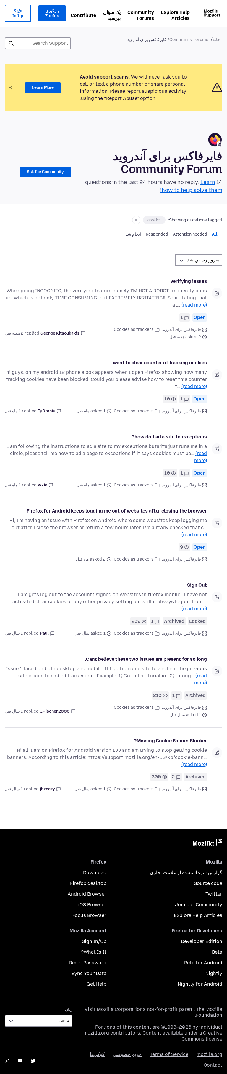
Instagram (7, 1061)
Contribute (83, 15)
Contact (213, 1065)
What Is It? (93, 952)
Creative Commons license (201, 1036)
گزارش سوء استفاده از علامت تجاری (186, 872)
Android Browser (87, 894)
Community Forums (140, 15)
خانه (216, 39)
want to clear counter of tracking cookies (160, 363)
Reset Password (87, 963)
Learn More (43, 87)
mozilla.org (209, 1054)
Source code (208, 883)
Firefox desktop (88, 883)
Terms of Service (169, 1054)
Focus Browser (89, 915)
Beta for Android (203, 963)
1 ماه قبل (13, 411)
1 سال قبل (14, 633)
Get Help (96, 984)
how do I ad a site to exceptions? (169, 437)
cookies (154, 220)
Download (94, 872)
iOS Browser (92, 904)
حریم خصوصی (127, 1054)
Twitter (213, 894)
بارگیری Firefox (52, 13)
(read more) (194, 305)
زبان (68, 1009)
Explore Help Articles (175, 15)
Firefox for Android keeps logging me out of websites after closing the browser (117, 511)
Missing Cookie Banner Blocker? (170, 740)
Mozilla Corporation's (121, 1009)
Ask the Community (45, 171)
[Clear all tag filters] (136, 220)
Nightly (213, 973)
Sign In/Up (17, 13)
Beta (217, 952)
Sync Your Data (89, 973)
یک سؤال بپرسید (112, 15)
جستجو (11, 43)
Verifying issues (188, 281)
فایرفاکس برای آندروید (181, 329)
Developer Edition (201, 941)
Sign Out (197, 585)
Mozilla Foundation (209, 1012)
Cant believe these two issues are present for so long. (146, 659)
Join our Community (198, 904)
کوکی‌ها (97, 1054)
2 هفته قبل (14, 333)
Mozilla (207, 843)
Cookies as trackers (134, 329)
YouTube (20, 1061)
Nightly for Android (200, 984)
